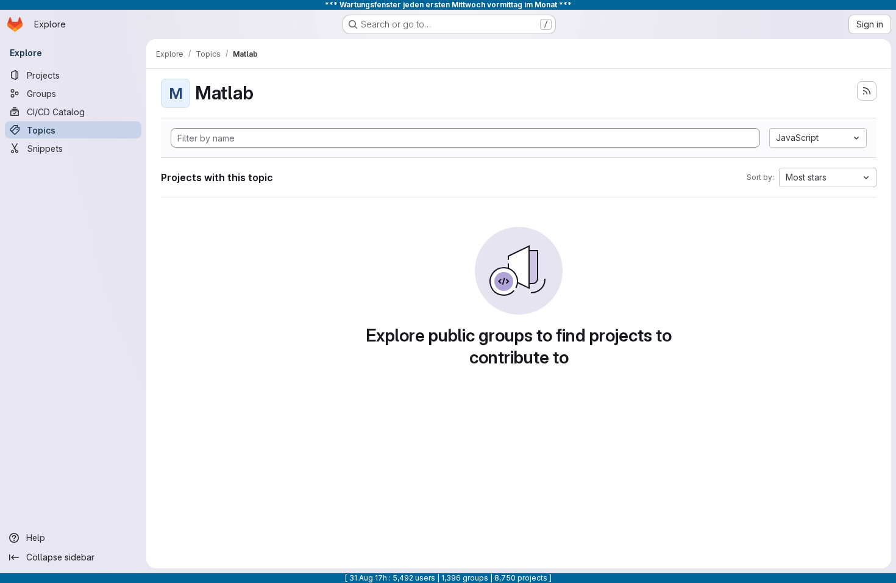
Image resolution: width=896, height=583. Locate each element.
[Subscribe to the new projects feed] (866, 91)
